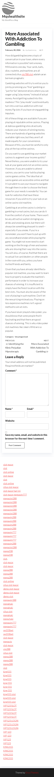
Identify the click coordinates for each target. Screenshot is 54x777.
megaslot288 (10, 498)
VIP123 (7, 739)
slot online (8, 472)
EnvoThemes (32, 772)
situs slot (7, 611)
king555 (7, 671)
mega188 (8, 656)
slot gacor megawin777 (15, 494)
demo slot (8, 596)
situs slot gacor (11, 487)
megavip (7, 641)
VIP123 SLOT (10, 705)
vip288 (6, 649)
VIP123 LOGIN (10, 720)
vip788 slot (27, 74)
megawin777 (9, 532)
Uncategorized (21, 337)
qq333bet (8, 630)
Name (9, 408)
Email (30, 408)
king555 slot (9, 694)
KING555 (8, 746)
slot (5, 468)
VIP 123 (7, 731)
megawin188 (9, 600)
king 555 (7, 683)
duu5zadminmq (31, 50)
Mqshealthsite (13, 16)
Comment (11, 370)
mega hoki (8, 618)
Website (9, 420)
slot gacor (8, 464)
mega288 (8, 570)
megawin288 (9, 517)
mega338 (8, 551)
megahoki (8, 603)
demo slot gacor (11, 588)
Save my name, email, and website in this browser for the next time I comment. (26, 436)
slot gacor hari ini (12, 490)
